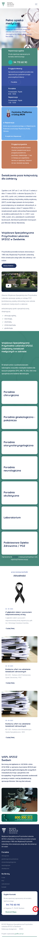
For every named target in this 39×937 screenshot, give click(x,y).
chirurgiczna (5, 856)
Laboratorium (6, 884)
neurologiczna (6, 865)
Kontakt (4, 887)
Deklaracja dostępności (9, 929)
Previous (2, 34)
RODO (21, 929)
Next (37, 34)
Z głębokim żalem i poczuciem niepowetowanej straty (18, 613)
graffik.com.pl (19, 934)
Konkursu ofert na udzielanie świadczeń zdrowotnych (17, 670)
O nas (3, 877)
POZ (3, 880)
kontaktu (15, 557)
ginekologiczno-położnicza (10, 859)
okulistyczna (5, 868)
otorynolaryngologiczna (9, 862)
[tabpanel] (19, 774)
